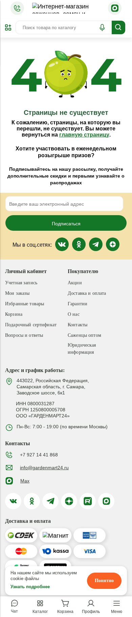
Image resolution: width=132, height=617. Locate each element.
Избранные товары (24, 303)
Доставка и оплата (87, 293)
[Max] (115, 8)
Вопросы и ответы (24, 335)
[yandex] (69, 501)
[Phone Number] (17, 8)
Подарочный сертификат (31, 324)
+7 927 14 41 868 (39, 454)
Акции (75, 282)
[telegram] (50, 501)
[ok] (32, 501)
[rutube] (88, 501)
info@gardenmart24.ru (44, 467)
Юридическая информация (82, 349)
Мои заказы (17, 293)
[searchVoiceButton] (102, 27)
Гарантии (77, 303)
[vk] (13, 501)
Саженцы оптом (84, 335)
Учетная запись (21, 282)
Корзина (13, 314)
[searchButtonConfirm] (118, 27)
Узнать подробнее (30, 586)
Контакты (77, 324)
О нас (74, 314)
